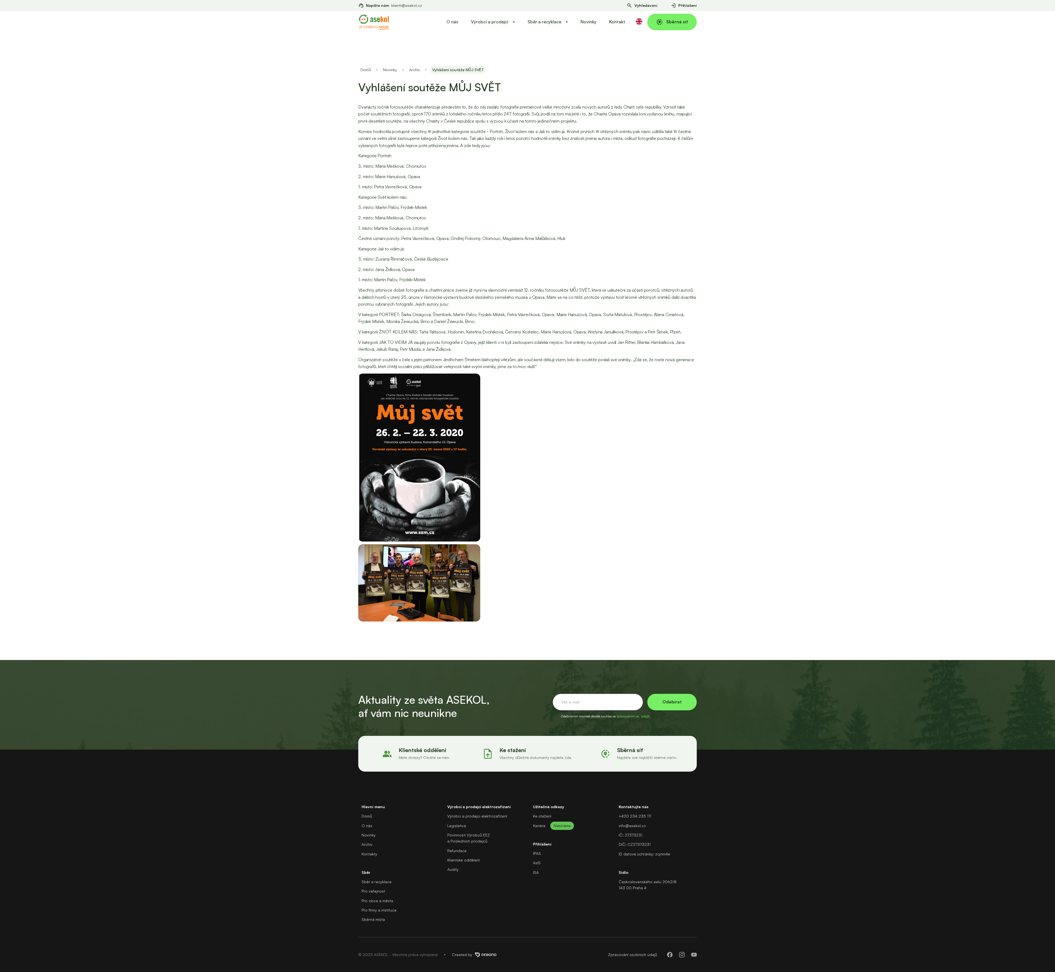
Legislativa (456, 825)
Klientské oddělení (463, 860)
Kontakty (369, 854)
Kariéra (539, 825)
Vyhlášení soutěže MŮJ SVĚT (458, 69)
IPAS (537, 853)
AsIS (537, 862)
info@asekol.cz (632, 825)
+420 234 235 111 (635, 816)
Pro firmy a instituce (379, 910)
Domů (365, 69)
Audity (453, 869)
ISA (536, 872)
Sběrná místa (373, 919)
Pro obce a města (377, 900)
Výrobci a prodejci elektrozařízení (477, 816)
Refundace (457, 850)
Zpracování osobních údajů (632, 954)
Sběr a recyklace (377, 881)
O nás (452, 21)
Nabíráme (562, 825)
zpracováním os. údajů (633, 716)
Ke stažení (542, 816)
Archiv (414, 69)
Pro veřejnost (373, 891)
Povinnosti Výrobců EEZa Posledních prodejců (468, 838)
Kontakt (617, 21)
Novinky (588, 21)
